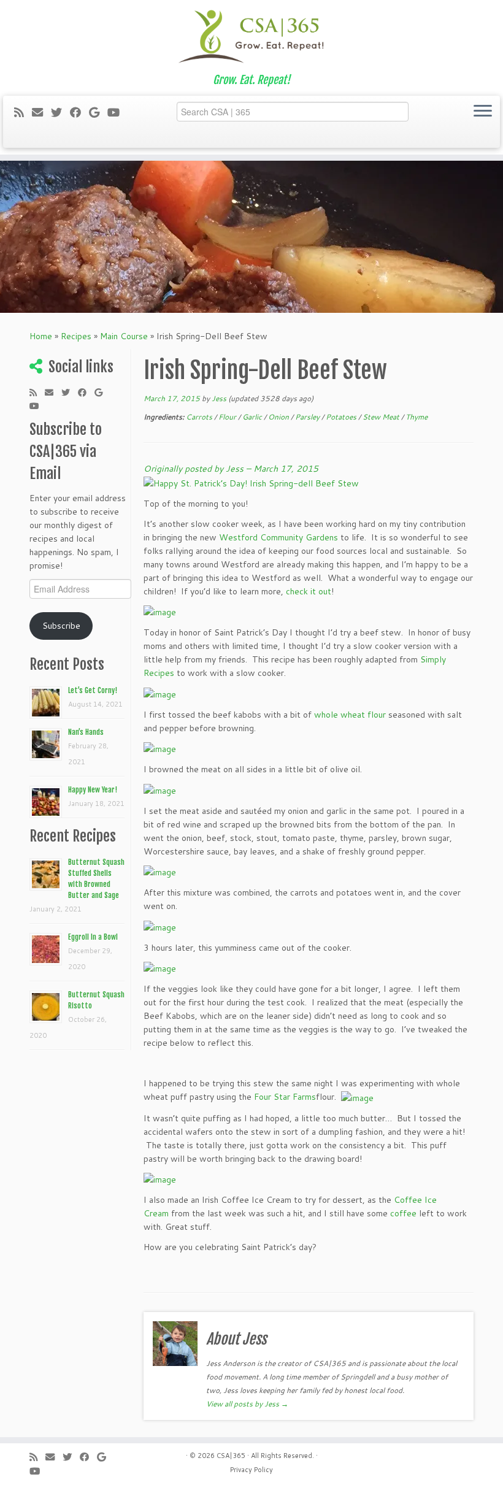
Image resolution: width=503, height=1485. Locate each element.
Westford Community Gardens (278, 537)
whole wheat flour (350, 714)
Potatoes (341, 417)
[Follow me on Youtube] (117, 112)
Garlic (252, 417)
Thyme (416, 417)
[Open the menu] (483, 111)
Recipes (76, 336)
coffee (403, 1213)
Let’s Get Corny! (92, 690)
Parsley (307, 417)
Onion (278, 417)
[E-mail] (41, 112)
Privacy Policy (251, 1470)
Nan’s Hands (86, 732)
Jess (219, 398)
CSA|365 (231, 1455)
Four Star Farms (285, 1097)
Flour (227, 417)
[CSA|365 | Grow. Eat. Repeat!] (251, 36)
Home (40, 336)
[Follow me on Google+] (98, 112)
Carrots (199, 417)
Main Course (124, 336)
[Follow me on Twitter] (60, 112)
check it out (308, 591)
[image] (160, 611)
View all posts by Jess (247, 1404)
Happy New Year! (92, 789)
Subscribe (61, 626)
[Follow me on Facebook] (79, 112)
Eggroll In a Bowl (93, 937)
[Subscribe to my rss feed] (23, 112)
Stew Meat (381, 417)
